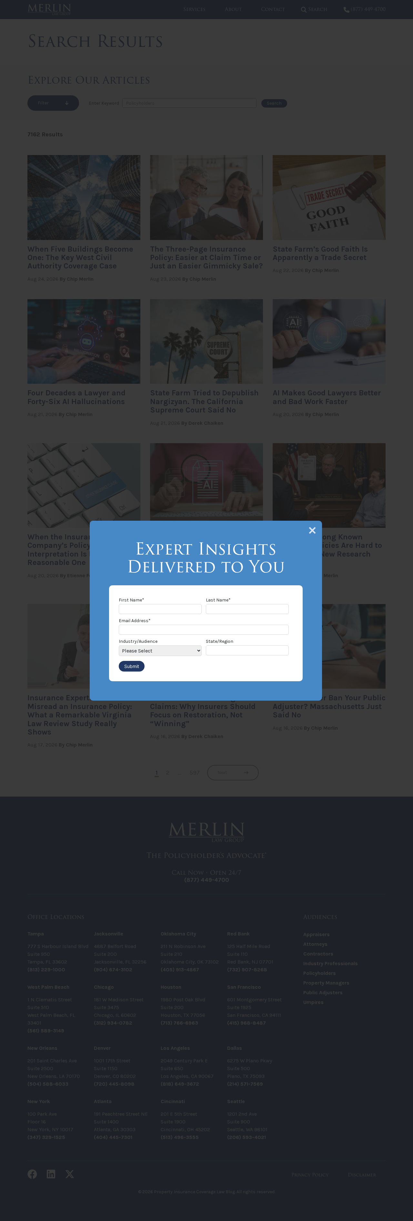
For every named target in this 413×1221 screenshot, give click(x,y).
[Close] (312, 530)
